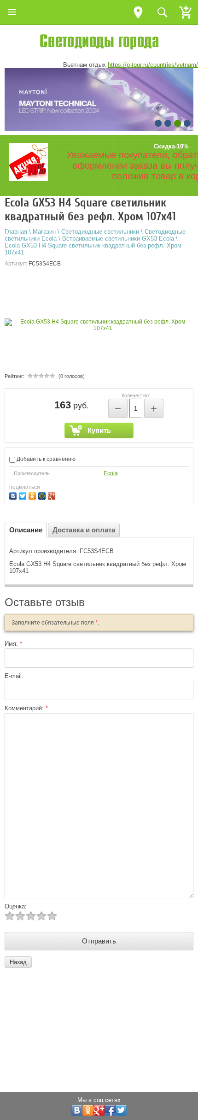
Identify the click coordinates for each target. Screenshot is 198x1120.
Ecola (111, 473)
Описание (25, 530)
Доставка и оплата (83, 530)
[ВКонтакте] (14, 495)
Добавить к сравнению (45, 459)
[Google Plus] (53, 495)
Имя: (13, 643)
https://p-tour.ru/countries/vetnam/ (153, 64)
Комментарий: (26, 708)
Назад (18, 962)
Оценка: (16, 906)
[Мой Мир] (43, 495)
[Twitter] (24, 495)
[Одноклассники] (33, 495)
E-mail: (14, 675)
